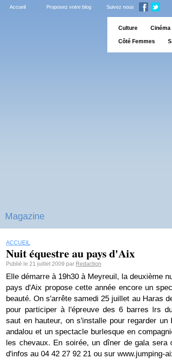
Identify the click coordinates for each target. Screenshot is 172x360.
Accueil (18, 7)
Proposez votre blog (68, 7)
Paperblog (50, 34)
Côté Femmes (136, 41)
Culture (128, 28)
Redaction (88, 264)
